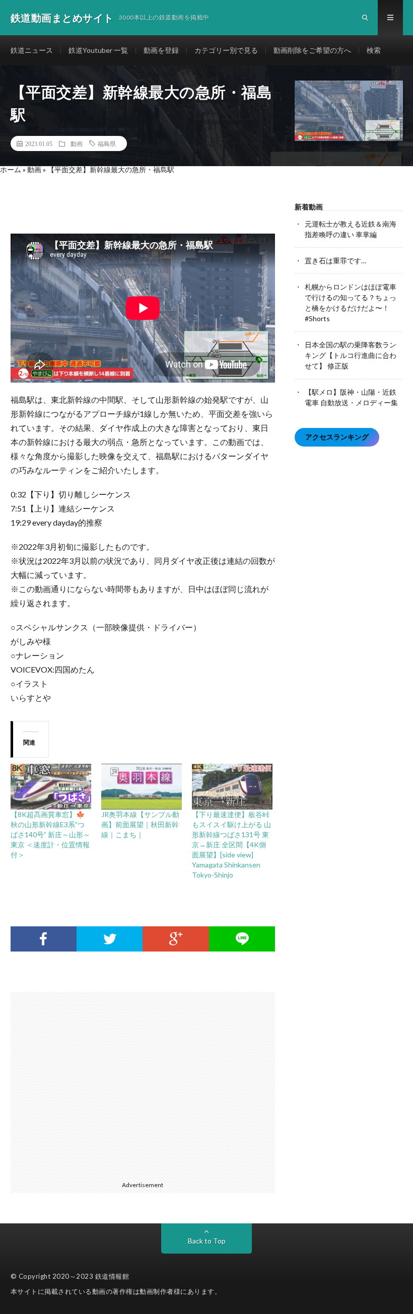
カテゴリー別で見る (226, 50)
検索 (374, 50)
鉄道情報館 (112, 1276)
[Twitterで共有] (110, 939)
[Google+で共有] (176, 939)
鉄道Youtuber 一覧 (98, 50)
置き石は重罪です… (335, 260)
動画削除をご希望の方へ (312, 50)
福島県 (107, 143)
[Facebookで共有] (44, 939)
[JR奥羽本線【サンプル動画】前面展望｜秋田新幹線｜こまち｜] (141, 787)
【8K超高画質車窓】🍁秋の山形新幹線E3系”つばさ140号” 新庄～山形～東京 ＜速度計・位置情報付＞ (50, 834)
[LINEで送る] (242, 939)
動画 (77, 143)
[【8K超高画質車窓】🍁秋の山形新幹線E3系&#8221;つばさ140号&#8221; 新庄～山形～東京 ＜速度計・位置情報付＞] (51, 787)
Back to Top (207, 1240)
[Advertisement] (148, 1084)
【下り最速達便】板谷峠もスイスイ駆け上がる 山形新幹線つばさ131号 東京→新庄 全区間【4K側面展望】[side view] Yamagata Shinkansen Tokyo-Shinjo (231, 844)
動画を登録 (161, 50)
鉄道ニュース (32, 50)
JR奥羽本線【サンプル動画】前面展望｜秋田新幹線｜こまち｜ (140, 824)
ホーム (10, 169)
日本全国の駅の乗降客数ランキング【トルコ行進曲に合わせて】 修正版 (350, 355)
